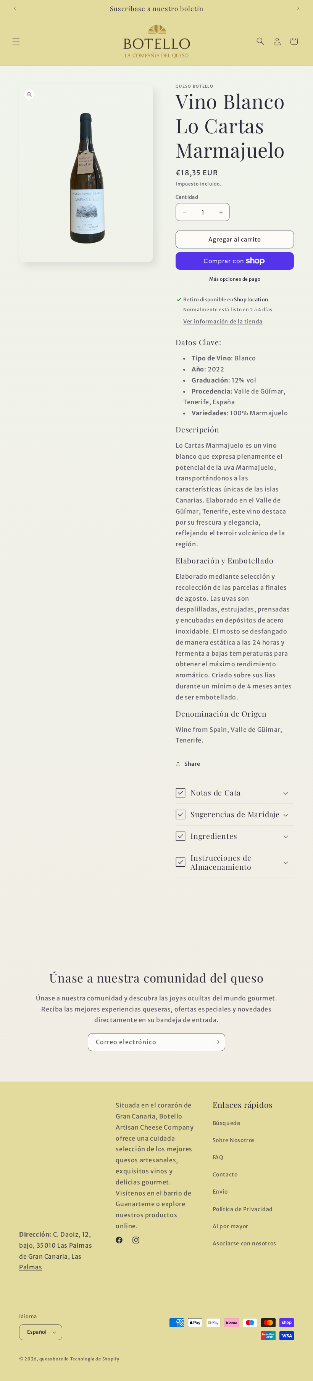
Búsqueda (226, 1123)
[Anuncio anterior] (14, 8)
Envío (220, 1191)
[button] (16, 41)
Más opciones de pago (234, 279)
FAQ (218, 1157)
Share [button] (192, 763)
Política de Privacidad (243, 1209)
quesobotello (54, 1359)
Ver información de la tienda (223, 321)
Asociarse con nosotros (244, 1243)
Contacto (225, 1174)
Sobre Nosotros (234, 1140)
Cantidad (187, 197)
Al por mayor (230, 1226)
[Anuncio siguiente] (298, 8)
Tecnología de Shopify (94, 1359)
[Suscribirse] (216, 1042)
